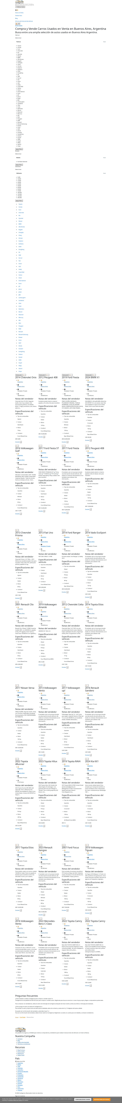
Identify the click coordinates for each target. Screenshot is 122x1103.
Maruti (20, 312)
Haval (20, 278)
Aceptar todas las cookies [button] (101, 1099)
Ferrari (20, 258)
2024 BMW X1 (92, 377)
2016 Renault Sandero (92, 689)
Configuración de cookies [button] (82, 1099)
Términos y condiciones (24, 1044)
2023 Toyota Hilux (48, 761)
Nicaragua (20, 1082)
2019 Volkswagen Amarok (48, 606)
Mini (20, 323)
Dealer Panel (21, 1055)
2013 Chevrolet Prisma (23, 534)
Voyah (20, 363)
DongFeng (21, 249)
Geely (20, 269)
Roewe (20, 337)
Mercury (21, 317)
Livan (20, 306)
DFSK (20, 246)
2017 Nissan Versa (24, 687)
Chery (20, 235)
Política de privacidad (23, 1042)
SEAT (20, 343)
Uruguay (20, 1090)
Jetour (20, 289)
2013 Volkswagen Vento (48, 689)
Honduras (20, 1078)
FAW (20, 255)
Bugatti (21, 229)
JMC (20, 295)
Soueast (21, 348)
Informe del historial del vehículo (24, 21)
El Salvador (20, 1075)
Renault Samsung (23, 334)
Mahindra (21, 309)
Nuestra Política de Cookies (15, 1100)
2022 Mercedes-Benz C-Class (47, 922)
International (22, 280)
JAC (19, 286)
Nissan (20, 221)
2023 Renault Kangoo (45, 849)
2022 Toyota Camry (72, 921)
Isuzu (20, 283)
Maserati (21, 314)
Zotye (20, 371)
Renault (21, 331)
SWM (20, 360)
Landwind (21, 300)
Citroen (21, 238)
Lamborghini (22, 297)
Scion (20, 340)
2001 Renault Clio (24, 604)
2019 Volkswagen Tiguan (94, 849)
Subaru (21, 354)
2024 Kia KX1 (92, 761)
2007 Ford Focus (70, 847)
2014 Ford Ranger (71, 532)
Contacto (20, 1039)
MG (20, 320)
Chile (19, 1066)
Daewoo (21, 241)
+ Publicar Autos (20, 7)
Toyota (20, 204)
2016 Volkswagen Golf (24, 449)
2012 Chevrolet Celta (72, 604)
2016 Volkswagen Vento (24, 922)
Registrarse (21, 1053)
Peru (19, 1087)
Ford (20, 210)
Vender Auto (18, 15)
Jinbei (20, 292)
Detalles (17, 442)
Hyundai (21, 218)
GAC (20, 266)
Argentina (20, 1063)
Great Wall (21, 272)
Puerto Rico (21, 1088)
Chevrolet (21, 212)
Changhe (21, 232)
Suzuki (20, 357)
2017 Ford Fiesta (70, 448)
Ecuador (20, 1073)
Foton (20, 263)
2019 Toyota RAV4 (71, 761)
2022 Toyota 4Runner (21, 763)
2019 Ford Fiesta (70, 377)
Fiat (20, 261)
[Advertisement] (61, 523)
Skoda (20, 346)
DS (19, 252)
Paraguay (20, 1085)
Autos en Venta (19, 12)
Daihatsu (21, 244)
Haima (20, 275)
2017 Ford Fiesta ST (49, 448)
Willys (20, 365)
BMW (20, 224)
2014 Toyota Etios (94, 604)
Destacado (19, 375)
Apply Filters (19, 149)
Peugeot (21, 326)
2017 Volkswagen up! (71, 689)
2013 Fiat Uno (46, 532)
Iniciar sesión (18, 25)
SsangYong (22, 351)
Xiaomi (20, 368)
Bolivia (19, 1065)
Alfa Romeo (22, 227)
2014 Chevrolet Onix (25, 377)
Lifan (20, 303)
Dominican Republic (23, 1071)
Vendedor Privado (45, 546)
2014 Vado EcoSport (95, 532)
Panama (20, 1083)
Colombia (20, 1068)
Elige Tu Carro (21, 1050)
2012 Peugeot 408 (48, 377)
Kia (19, 215)
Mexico (19, 1080)
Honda (20, 207)
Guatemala (20, 1076)
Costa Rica (20, 1070)
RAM (20, 329)
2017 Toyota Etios (24, 847)
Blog (16, 18)
